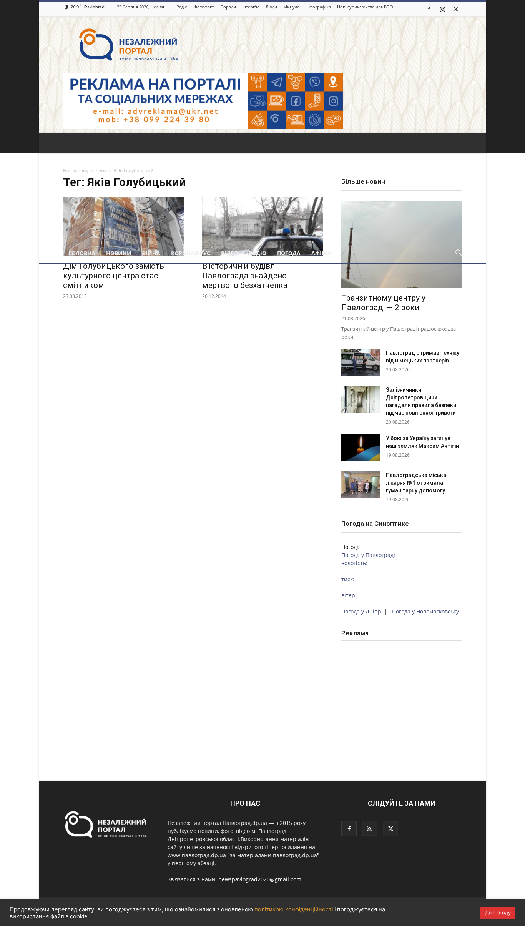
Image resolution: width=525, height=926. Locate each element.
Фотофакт (204, 7)
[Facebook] (429, 8)
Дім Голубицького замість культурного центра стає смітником (113, 275)
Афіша (321, 253)
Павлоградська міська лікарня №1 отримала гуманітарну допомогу (416, 483)
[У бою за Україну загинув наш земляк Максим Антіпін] (360, 447)
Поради (228, 7)
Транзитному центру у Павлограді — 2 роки (383, 302)
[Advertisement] (262, 186)
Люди (271, 7)
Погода (289, 253)
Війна (151, 253)
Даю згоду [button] (498, 912)
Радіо (182, 7)
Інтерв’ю (250, 7)
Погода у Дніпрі (362, 611)
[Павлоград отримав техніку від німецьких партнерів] (360, 362)
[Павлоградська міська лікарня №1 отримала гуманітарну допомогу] (360, 484)
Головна (81, 253)
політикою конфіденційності (293, 909)
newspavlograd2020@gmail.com (259, 879)
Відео (229, 253)
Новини (118, 253)
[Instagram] (442, 8)
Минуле (291, 7)
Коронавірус (190, 253)
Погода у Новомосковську (425, 611)
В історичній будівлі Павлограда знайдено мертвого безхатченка (244, 275)
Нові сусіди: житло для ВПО (365, 7)
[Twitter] (456, 8)
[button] (458, 254)
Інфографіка (318, 7)
